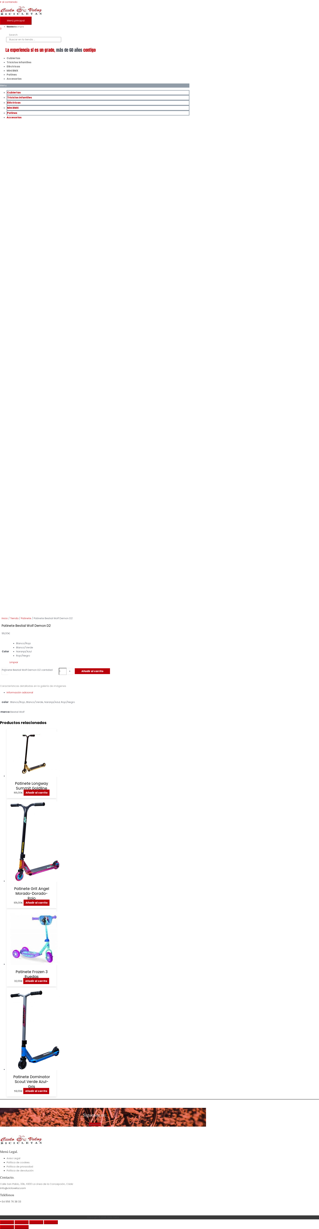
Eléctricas (13, 66)
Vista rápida (31, 775)
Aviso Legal (13, 1158)
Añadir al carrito (92, 671)
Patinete (26, 618)
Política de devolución (20, 1170)
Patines (12, 74)
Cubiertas (13, 58)
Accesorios (14, 78)
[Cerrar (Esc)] (51, 1222)
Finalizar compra (15, 26)
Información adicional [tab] (20, 692)
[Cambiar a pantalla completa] (22, 1222)
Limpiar (13, 662)
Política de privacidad (20, 1166)
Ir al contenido (8, 2)
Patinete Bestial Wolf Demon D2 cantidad (27, 670)
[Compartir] (36, 1222)
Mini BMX (12, 70)
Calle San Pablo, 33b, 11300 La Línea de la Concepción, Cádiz (36, 1184)
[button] (94, 85)
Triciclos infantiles (19, 62)
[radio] (24, 643)
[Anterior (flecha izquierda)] (7, 1227)
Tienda (14, 618)
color (5, 651)
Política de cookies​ (18, 1162)
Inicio (5, 618)
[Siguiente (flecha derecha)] (22, 1227)
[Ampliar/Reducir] (7, 1222)
